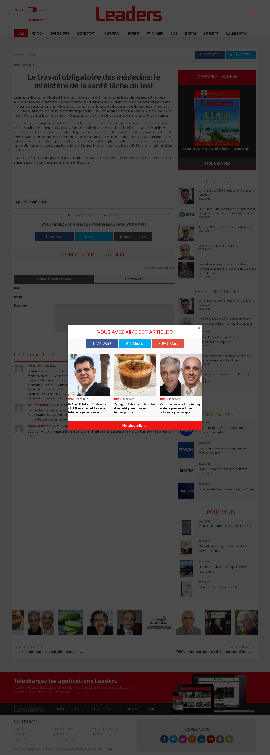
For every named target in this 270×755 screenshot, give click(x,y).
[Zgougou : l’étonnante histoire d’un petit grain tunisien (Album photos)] (135, 375)
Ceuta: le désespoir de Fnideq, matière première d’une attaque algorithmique (180, 408)
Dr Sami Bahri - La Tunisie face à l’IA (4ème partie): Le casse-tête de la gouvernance (88, 408)
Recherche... (188, 13)
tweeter (136, 343)
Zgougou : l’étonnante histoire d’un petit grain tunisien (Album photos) (134, 408)
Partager (103, 343)
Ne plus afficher (135, 425)
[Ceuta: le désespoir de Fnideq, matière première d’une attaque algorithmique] (181, 375)
